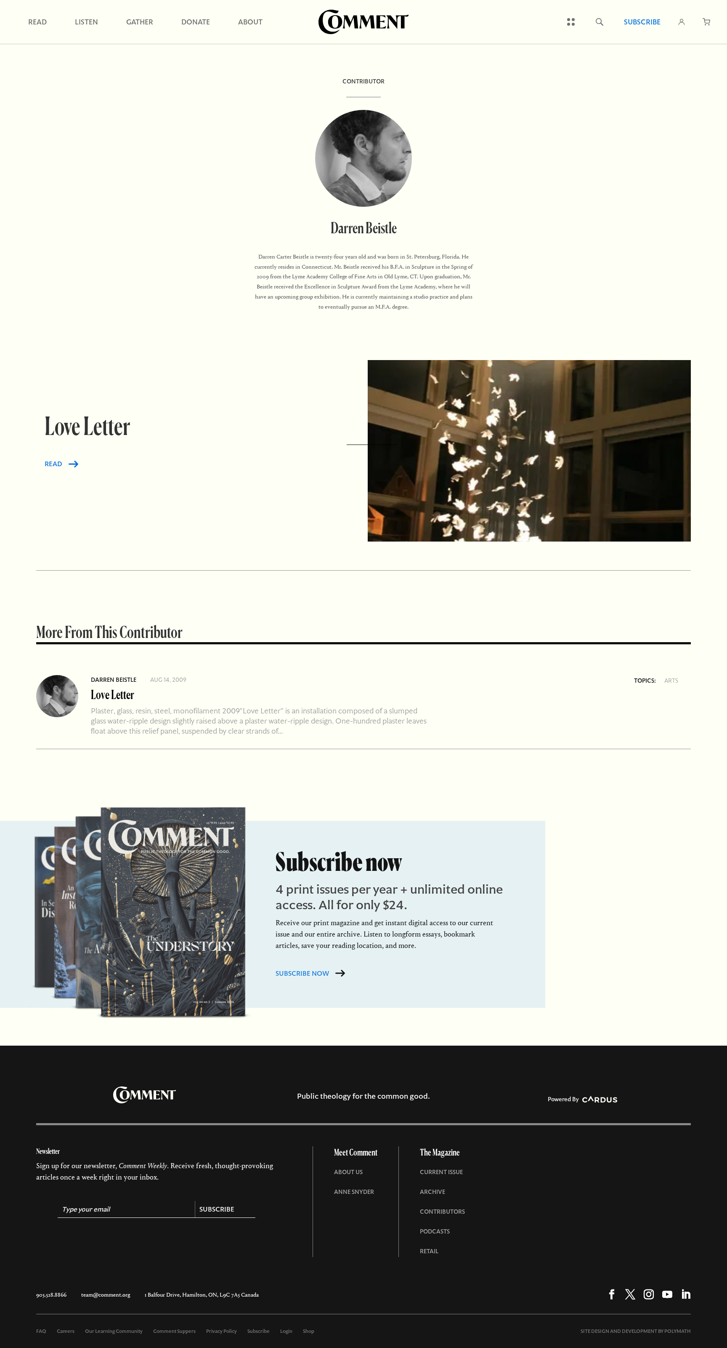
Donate (195, 22)
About (250, 22)
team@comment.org (105, 1294)
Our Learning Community (114, 1331)
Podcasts (435, 1231)
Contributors (442, 1211)
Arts (671, 680)
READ (53, 464)
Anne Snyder (354, 1191)
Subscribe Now (302, 973)
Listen (86, 22)
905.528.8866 (51, 1294)
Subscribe (642, 22)
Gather (139, 22)
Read (37, 22)
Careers (65, 1331)
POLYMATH (677, 1331)
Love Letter (112, 694)
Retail (429, 1251)
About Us (348, 1172)
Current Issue (441, 1172)
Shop (308, 1331)
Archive (432, 1191)
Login (286, 1331)
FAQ (41, 1331)
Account (681, 21)
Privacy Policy (221, 1331)
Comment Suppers (174, 1331)
